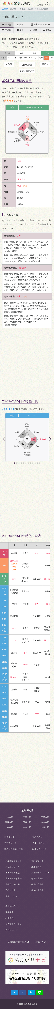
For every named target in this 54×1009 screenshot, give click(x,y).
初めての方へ (11, 906)
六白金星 (45, 822)
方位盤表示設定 (28, 71)
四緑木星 (9, 822)
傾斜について (37, 861)
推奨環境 (9, 912)
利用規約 (9, 918)
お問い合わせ (11, 930)
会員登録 (40, 5)
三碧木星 (45, 817)
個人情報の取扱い (13, 924)
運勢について (11, 896)
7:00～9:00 (8, 409)
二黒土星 (27, 817)
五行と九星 (10, 890)
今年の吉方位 (37, 890)
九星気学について (13, 861)
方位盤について (12, 867)
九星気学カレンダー (40, 872)
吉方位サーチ (10, 843)
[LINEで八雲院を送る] (39, 992)
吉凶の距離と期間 (13, 878)
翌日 (44, 64)
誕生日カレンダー (40, 849)
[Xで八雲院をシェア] (14, 992)
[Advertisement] (27, 361)
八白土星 (27, 827)
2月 (4, 565)
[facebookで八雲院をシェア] (22, 992)
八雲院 (5, 9)
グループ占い (38, 843)
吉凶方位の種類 (12, 872)
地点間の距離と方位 (13, 849)
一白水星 (9, 817)
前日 (9, 64)
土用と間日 (36, 867)
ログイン (48, 5)
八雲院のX (39, 942)
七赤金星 (9, 827)
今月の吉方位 (37, 884)
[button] (50, 439)
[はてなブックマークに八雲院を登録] (31, 992)
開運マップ (9, 837)
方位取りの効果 (12, 884)
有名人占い (37, 837)
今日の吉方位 (37, 878)
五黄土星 (27, 822)
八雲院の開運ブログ (17, 942)
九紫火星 (45, 827)
